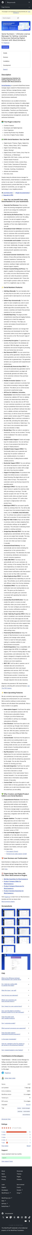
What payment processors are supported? (14, 1028)
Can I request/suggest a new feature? (12, 1050)
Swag (19, 1193)
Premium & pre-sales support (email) (16, 854)
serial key (20, 1111)
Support (5, 69)
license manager (26, 1108)
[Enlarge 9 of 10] (13, 947)
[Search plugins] (18, 18)
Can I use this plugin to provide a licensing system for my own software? (13, 1011)
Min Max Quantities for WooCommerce (16, 879)
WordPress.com (7, 1198)
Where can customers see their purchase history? (9, 1000)
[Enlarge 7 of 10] (13, 938)
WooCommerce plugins (8, 901)
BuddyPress (6, 1206)
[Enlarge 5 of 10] (13, 929)
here (6, 869)
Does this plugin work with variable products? (8, 1017)
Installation (6, 61)
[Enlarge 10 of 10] (28, 956)
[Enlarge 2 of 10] (28, 911)
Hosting (4, 1176)
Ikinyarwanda (9, 1213)
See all (28, 1146)
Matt (4, 1201)
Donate (20, 1190)
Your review (5, 1146)
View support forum (7, 1161)
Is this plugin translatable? (9, 1039)
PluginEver (6, 43)
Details (5, 53)
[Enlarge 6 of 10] (28, 929)
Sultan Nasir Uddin (10, 1078)
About (3, 1171)
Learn (3, 1184)
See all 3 (28, 1104)
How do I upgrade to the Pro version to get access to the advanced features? (13, 1044)
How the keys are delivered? (10, 995)
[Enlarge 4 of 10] (28, 920)
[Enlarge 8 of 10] (28, 938)
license (19, 1108)
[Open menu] (29, 2)
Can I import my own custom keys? (12, 1006)
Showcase (20, 1171)
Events (19, 1187)
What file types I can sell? (9, 990)
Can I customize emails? (8, 1023)
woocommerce (26, 1114)
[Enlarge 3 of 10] (13, 920)
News (3, 1174)
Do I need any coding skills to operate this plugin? (9, 984)
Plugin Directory (6, 7)
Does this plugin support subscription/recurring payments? (11, 1033)
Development (7, 65)
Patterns (19, 1179)
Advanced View (6, 1119)
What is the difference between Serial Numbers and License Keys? (11, 978)
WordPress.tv (6, 1193)
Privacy (4, 1179)
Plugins (19, 1176)
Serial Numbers (6, 85)
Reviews (5, 57)
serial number (26, 1111)
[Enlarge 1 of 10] (13, 911)
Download (5, 47)
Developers (5, 1190)
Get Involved (20, 1184)
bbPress (5, 1203)
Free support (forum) (12, 851)
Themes (19, 1174)
